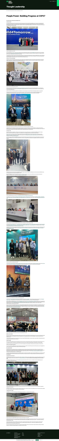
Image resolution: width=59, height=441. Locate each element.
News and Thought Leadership (11, 10)
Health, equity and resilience (17, 433)
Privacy (23, 433)
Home (7, 10)
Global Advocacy (16, 435)
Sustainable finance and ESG (17, 436)
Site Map (23, 435)
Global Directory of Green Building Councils (17, 437)
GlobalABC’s (33, 52)
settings (33, 440)
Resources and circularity (17, 434)
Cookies (23, 434)
